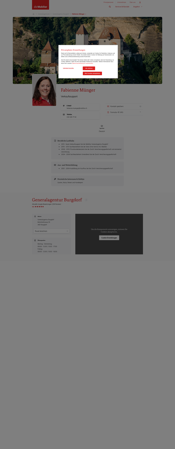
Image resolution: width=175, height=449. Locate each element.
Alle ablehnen (89, 68)
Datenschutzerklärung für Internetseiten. (82, 63)
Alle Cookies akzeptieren (92, 73)
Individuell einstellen (68, 68)
